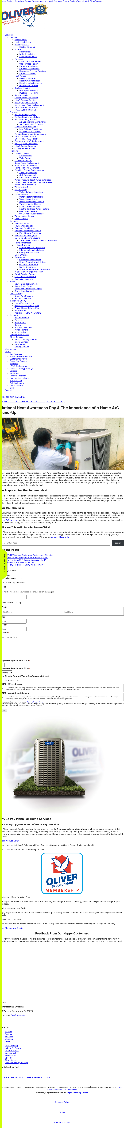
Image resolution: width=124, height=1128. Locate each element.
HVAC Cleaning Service (25, 100)
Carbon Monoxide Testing (26, 97)
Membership (10, 349)
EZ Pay (62, 1112)
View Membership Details (11, 928)
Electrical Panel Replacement (28, 230)
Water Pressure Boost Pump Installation (33, 180)
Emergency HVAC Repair (26, 102)
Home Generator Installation (32, 262)
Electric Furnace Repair (30, 61)
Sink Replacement (27, 175)
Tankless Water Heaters (30, 204)
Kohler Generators (27, 267)
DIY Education (16, 385)
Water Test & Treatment (25, 185)
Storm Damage (21, 342)
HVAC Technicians (18, 366)
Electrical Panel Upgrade (26, 235)
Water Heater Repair (28, 199)
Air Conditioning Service (26, 119)
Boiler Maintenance (28, 56)
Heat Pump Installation (29, 81)
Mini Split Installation (28, 90)
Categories (5, 575)
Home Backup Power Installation (34, 269)
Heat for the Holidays (19, 378)
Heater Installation (23, 42)
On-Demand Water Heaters (31, 214)
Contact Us (20, 397)
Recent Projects (7, 1)
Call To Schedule (62, 1122)
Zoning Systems (22, 346)
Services (9, 35)
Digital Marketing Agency (77, 1093)
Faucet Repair (25, 155)
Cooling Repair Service (25, 148)
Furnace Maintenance (29, 68)
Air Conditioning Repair (25, 114)
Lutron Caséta (21, 255)
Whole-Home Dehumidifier (27, 308)
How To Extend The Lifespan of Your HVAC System (24, 557)
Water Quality (21, 189)
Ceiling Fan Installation (29, 252)
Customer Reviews (18, 359)
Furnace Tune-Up (27, 73)
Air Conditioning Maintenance (32, 122)
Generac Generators (28, 264)
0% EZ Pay (90, 1)
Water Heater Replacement (31, 201)
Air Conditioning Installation (27, 117)
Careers (98, 1)
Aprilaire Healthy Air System (28, 313)
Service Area (16, 380)
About (8, 351)
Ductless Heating (22, 88)
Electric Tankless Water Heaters (34, 209)
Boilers (18, 49)
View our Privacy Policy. (35, 702)
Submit (3, 710)
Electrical (14, 221)
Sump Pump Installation (26, 165)
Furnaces (19, 59)
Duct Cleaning (16, 293)
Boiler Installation (27, 54)
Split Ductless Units (23, 327)
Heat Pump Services (28, 85)
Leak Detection (21, 218)
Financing (14, 373)
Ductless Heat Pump (28, 93)
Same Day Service (23, 1)
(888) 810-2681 (7, 397)
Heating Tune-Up (27, 47)
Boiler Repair (25, 52)
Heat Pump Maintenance (30, 83)
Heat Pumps (20, 76)
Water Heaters (21, 194)
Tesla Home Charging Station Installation (38, 240)
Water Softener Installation (31, 192)
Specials (81, 1)
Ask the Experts (17, 383)
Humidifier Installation (24, 303)
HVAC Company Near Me (26, 339)
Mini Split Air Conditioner (30, 129)
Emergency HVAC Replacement (29, 105)
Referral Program (18, 376)
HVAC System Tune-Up (25, 110)
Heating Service (22, 44)
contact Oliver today (60, 537)
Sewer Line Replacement (26, 284)
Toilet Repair (25, 158)
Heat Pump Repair (27, 78)
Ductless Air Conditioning (26, 126)
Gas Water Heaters (28, 211)
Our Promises (16, 354)
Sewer (13, 281)
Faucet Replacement (28, 177)
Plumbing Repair (22, 153)
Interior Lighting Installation (31, 250)
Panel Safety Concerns (30, 233)
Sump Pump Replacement (27, 163)
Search (118, 543)
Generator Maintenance (30, 259)
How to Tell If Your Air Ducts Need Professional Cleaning (26, 555)
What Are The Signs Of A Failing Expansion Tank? (23, 560)
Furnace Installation (28, 66)
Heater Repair (21, 39)
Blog (12, 388)
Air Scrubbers (21, 310)
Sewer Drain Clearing (24, 286)
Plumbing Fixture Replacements (29, 170)
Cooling (13, 112)
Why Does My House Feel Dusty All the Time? (21, 565)
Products (14, 315)
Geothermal (20, 344)
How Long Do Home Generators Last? (17, 562)
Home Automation (23, 243)
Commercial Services (19, 334)
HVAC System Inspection (26, 107)
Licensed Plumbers (23, 160)
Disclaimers (58, 1089)
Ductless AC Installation (30, 131)
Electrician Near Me (24, 279)
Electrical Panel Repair (25, 228)
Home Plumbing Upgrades (27, 168)
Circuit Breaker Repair (25, 274)
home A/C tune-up (8, 520)
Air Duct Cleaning (23, 298)
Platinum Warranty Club (42, 1)
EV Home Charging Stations (27, 238)
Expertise (14, 363)
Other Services (16, 337)
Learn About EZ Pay (9, 841)
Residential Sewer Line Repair (28, 288)
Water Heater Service (24, 216)
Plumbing (14, 151)
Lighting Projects (22, 245)
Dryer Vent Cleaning (24, 296)
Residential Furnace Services (32, 71)
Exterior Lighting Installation (32, 247)
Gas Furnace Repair (28, 64)
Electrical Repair (22, 223)
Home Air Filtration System (27, 305)
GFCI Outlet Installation (25, 276)
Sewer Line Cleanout (24, 291)
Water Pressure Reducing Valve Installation (34, 182)
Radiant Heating (22, 95)
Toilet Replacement (28, 172)
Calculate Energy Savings (65, 1)
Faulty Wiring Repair (24, 226)
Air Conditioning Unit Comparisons (30, 134)
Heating (13, 37)
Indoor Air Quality (18, 301)
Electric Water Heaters (29, 206)
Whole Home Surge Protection (29, 272)
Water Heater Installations (31, 197)
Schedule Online (62, 1102)
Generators (20, 257)
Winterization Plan (23, 187)
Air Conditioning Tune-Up (31, 124)
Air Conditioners (22, 317)
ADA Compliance (70, 1089)
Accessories (20, 332)
